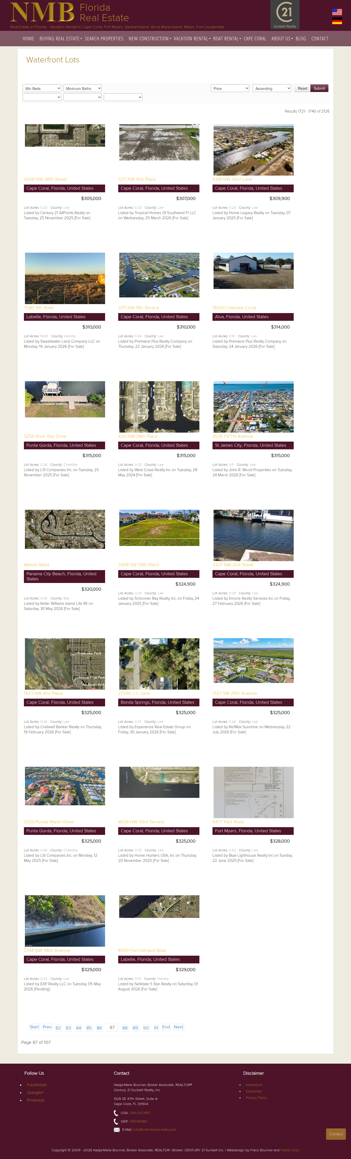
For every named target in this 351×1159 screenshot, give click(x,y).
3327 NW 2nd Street (233, 565)
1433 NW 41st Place (43, 693)
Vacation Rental (191, 38)
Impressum (254, 1085)
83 (68, 1028)
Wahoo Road (36, 565)
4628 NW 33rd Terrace (141, 822)
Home (28, 38)
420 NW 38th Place (137, 436)
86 (99, 1028)
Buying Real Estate (60, 38)
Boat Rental (226, 38)
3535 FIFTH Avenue (233, 436)
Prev (47, 1027)
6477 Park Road (228, 822)
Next (178, 1027)
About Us (281, 38)
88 (124, 1028)
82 (58, 1028)
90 (146, 1028)
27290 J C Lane (134, 693)
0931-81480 (138, 1121)
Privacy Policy (256, 1098)
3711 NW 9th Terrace (138, 308)
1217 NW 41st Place (137, 179)
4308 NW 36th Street (45, 179)
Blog (301, 38)
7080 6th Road (39, 308)
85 (88, 1028)
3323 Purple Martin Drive (49, 822)
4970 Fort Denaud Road (142, 950)
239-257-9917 (140, 1113)
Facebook (37, 1085)
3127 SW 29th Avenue (235, 693)
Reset (302, 88)
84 (78, 1028)
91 (156, 1028)
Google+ (35, 1092)
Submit (319, 88)
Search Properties (104, 38)
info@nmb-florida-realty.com (154, 1129)
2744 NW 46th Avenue (47, 950)
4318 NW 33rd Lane (232, 179)
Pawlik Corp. (290, 1150)
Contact (319, 38)
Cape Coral (255, 38)
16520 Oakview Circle (234, 308)
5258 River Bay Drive (45, 436)
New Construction (149, 38)
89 (135, 1028)
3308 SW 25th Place (138, 565)
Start (34, 1027)
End (166, 1027)
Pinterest (35, 1100)
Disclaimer (254, 1091)
